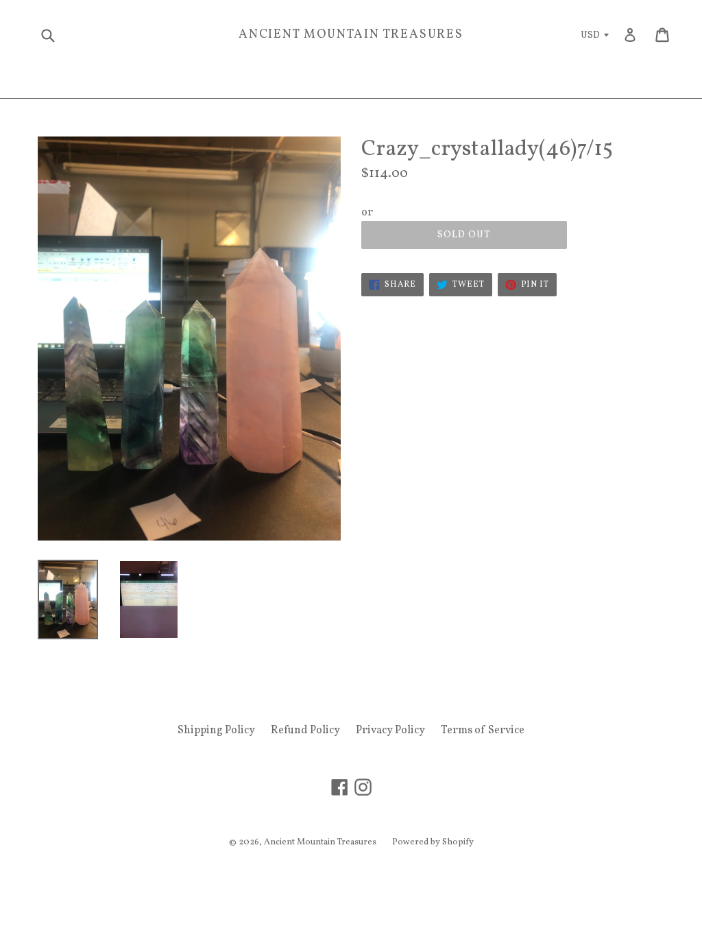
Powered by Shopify (433, 842)
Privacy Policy (390, 730)
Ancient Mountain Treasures (351, 35)
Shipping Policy (216, 730)
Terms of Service (482, 730)
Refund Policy (305, 730)
